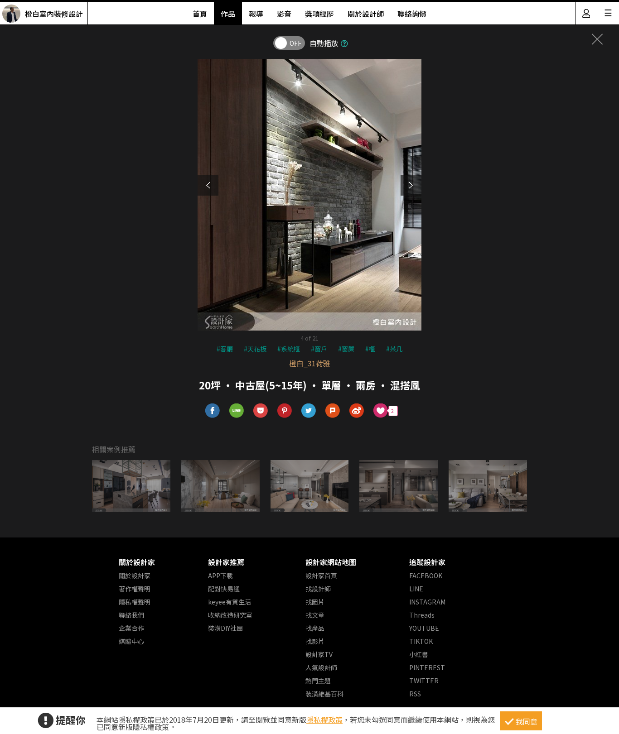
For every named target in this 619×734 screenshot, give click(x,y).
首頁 (200, 13)
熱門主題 (318, 680)
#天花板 (255, 348)
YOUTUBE (424, 628)
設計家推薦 (226, 561)
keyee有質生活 (229, 601)
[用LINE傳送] (236, 410)
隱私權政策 (324, 719)
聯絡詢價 (411, 13)
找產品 (314, 628)
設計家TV (319, 654)
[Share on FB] (212, 410)
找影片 (314, 641)
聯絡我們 (131, 614)
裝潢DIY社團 (225, 628)
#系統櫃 (288, 348)
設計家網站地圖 (330, 561)
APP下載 (220, 575)
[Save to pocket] (260, 410)
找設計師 (318, 588)
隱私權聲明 (134, 601)
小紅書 (418, 654)
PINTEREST (427, 667)
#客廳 (225, 348)
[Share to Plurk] (332, 410)
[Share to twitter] (308, 410)
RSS (415, 693)
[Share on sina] (356, 410)
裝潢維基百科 (324, 693)
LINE (416, 588)
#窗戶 (319, 348)
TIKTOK (421, 641)
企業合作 (131, 628)
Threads (422, 614)
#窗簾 (346, 348)
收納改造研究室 (230, 614)
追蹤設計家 (427, 561)
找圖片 (314, 601)
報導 (256, 13)
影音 (284, 13)
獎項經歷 (319, 13)
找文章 (314, 614)
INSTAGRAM (427, 601)
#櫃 (370, 348)
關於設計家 (137, 561)
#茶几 (394, 348)
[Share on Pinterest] (284, 410)
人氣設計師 (321, 667)
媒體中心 (131, 641)
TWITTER (424, 680)
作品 (228, 13)
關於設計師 (366, 13)
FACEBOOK (425, 575)
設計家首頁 (321, 575)
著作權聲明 (134, 588)
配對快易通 (224, 588)
